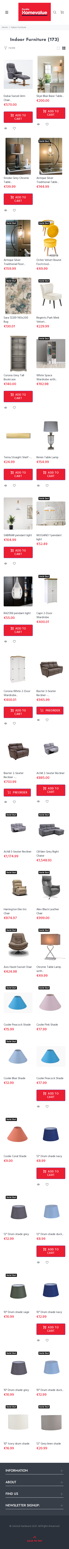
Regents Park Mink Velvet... (47, 319)
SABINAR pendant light (18, 535)
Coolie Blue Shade (14, 1078)
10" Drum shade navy (49, 1312)
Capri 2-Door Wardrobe (44, 615)
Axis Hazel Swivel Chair (18, 967)
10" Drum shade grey (16, 1390)
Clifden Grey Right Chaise (47, 853)
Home (5, 27)
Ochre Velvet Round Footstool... (48, 262)
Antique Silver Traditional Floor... (14, 262)
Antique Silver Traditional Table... (47, 180)
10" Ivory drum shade (16, 1443)
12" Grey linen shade (48, 1443)
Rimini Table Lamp (47, 457)
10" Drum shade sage (16, 1312)
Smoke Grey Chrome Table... (16, 180)
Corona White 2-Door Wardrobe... (17, 693)
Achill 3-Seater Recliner (17, 851)
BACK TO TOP (34, 1541)
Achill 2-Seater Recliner (50, 773)
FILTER (12, 48)
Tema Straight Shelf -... (18, 457)
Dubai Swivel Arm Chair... (14, 98)
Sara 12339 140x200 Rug (16, 319)
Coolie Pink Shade (47, 1024)
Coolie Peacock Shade (17, 1024)
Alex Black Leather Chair (47, 911)
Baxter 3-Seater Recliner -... (46, 693)
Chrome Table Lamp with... (48, 969)
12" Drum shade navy (49, 1156)
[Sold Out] (51, 514)
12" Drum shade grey (16, 1234)
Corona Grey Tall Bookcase (14, 377)
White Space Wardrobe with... (46, 377)
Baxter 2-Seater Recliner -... (14, 775)
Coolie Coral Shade (15, 1156)
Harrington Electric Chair (15, 911)
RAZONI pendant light (17, 613)
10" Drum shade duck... (50, 1390)
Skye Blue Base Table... (50, 96)
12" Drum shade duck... (50, 1234)
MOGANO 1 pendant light (49, 537)
